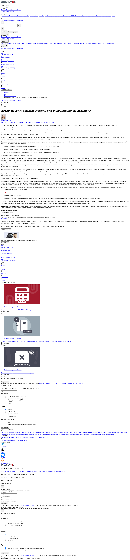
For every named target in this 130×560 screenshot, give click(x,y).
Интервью (14, 10)
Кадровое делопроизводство (97, 432)
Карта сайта (62, 471)
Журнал (3, 35)
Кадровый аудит (42, 16)
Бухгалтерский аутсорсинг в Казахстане (102, 434)
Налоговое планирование (55, 16)
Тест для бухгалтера (29, 434)
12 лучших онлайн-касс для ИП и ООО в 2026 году (16, 310)
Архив (19, 10)
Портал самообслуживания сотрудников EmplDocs (32, 437)
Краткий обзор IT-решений (9, 437)
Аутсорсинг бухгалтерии (21, 432)
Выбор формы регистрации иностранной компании (51, 434)
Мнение (12, 11)
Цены (9, 20)
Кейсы (8, 10)
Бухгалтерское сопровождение (105, 16)
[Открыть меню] (4, 31)
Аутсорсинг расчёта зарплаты (39, 432)
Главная (6, 92)
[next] (5, 428)
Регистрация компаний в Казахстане (78, 434)
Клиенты (14, 20)
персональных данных (27, 505)
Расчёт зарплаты (22, 16)
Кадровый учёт (32, 16)
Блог (5, 94)
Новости (3, 10)
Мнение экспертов (10, 96)
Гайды (3, 11)
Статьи (7, 11)
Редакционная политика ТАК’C (10, 471)
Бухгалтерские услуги (89, 16)
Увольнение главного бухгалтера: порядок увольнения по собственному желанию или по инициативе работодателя (36, 341)
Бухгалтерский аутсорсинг (9, 16)
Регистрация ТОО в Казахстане (72, 16)
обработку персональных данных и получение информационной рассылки (61, 383)
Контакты (20, 20)
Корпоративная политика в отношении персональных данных (39, 471)
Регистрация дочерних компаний (58, 432)
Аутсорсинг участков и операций (79, 432)
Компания (4, 20)
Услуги (3, 41)
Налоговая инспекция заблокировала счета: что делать (17, 373)
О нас (3, 46)
